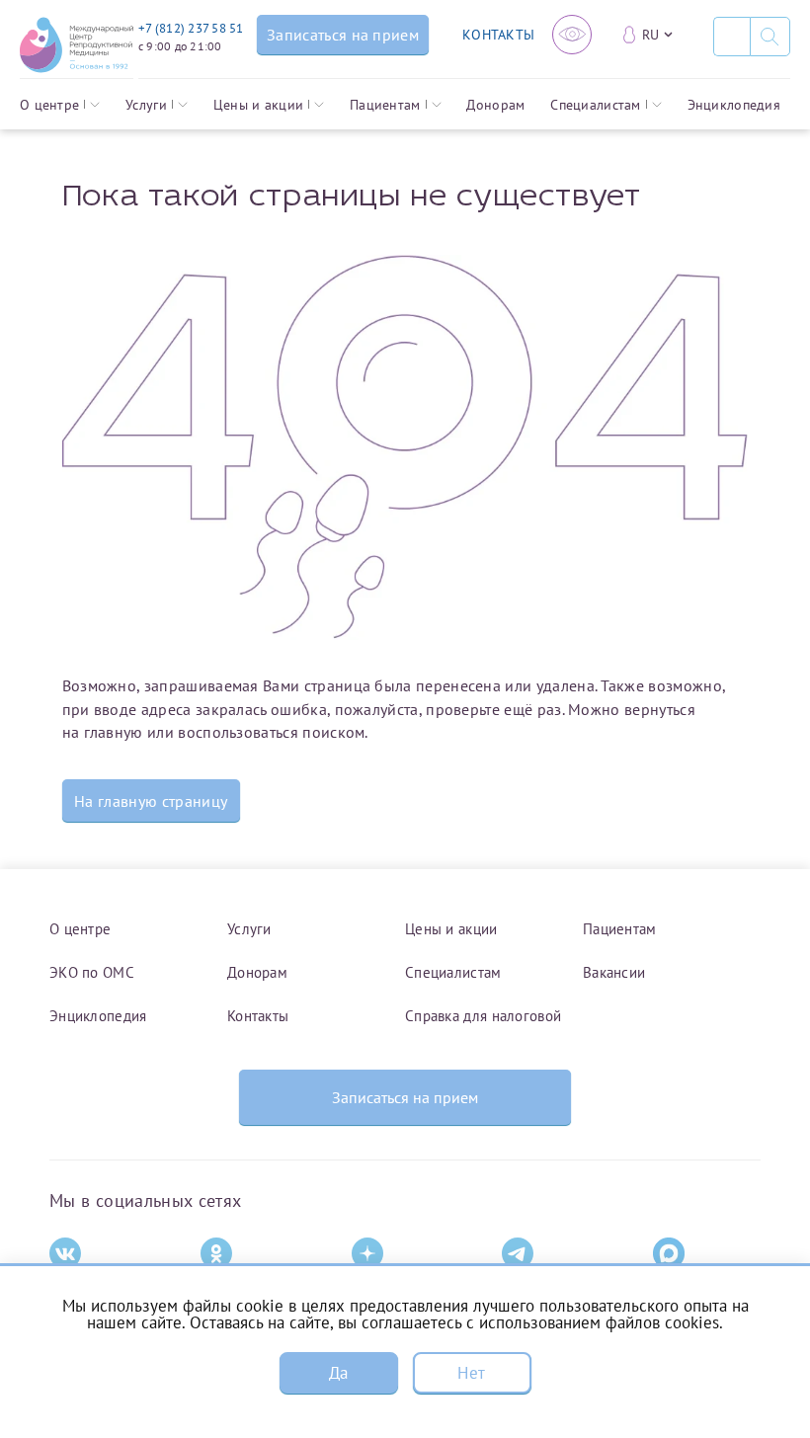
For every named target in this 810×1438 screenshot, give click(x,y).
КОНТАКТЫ (498, 34)
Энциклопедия (734, 105)
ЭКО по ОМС (91, 972)
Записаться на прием (405, 1097)
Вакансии (614, 972)
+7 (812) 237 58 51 (191, 28)
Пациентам (385, 105)
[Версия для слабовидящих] (572, 34)
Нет (471, 1373)
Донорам (495, 105)
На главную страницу (150, 801)
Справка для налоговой (483, 1015)
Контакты (257, 1015)
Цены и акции (258, 105)
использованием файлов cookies (599, 1322)
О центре (49, 105)
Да (339, 1373)
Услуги (146, 105)
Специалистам (595, 105)
